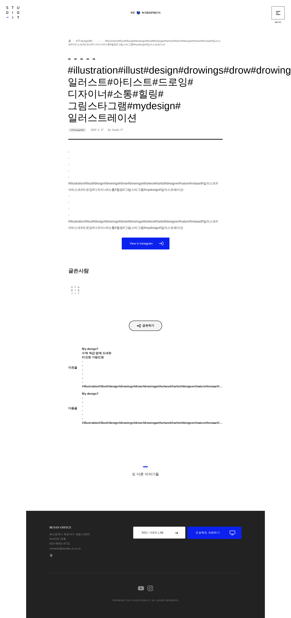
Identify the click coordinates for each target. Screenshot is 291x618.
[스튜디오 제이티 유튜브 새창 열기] (141, 588)
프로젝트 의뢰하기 (208, 532)
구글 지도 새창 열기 (50, 555)
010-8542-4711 (59, 543)
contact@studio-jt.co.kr (65, 548)
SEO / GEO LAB (153, 532)
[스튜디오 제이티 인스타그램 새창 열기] (150, 588)
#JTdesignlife (84, 40)
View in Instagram (141, 243)
